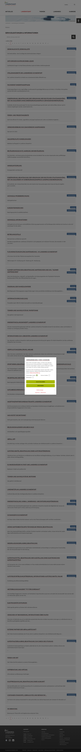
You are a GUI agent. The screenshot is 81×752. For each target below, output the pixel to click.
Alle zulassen (40, 381)
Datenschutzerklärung (35, 372)
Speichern (40, 385)
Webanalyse (29, 377)
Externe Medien (44, 375)
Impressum (37, 392)
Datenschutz (43, 392)
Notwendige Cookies (31, 375)
